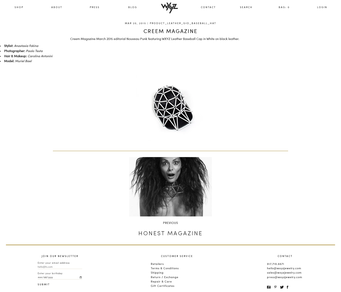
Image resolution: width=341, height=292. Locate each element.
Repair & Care (161, 281)
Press (95, 7)
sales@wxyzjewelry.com (284, 272)
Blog (132, 7)
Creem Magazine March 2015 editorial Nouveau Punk (108, 39)
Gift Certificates (162, 286)
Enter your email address (54, 263)
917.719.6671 (275, 264)
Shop (19, 7)
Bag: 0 (284, 7)
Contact (208, 7)
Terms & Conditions (165, 268)
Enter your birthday (50, 273)
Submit (42, 284)
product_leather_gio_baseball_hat (183, 23)
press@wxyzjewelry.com (284, 277)
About (56, 7)
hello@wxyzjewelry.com (284, 268)
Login (322, 7)
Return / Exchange (164, 277)
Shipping (157, 272)
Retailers (157, 264)
